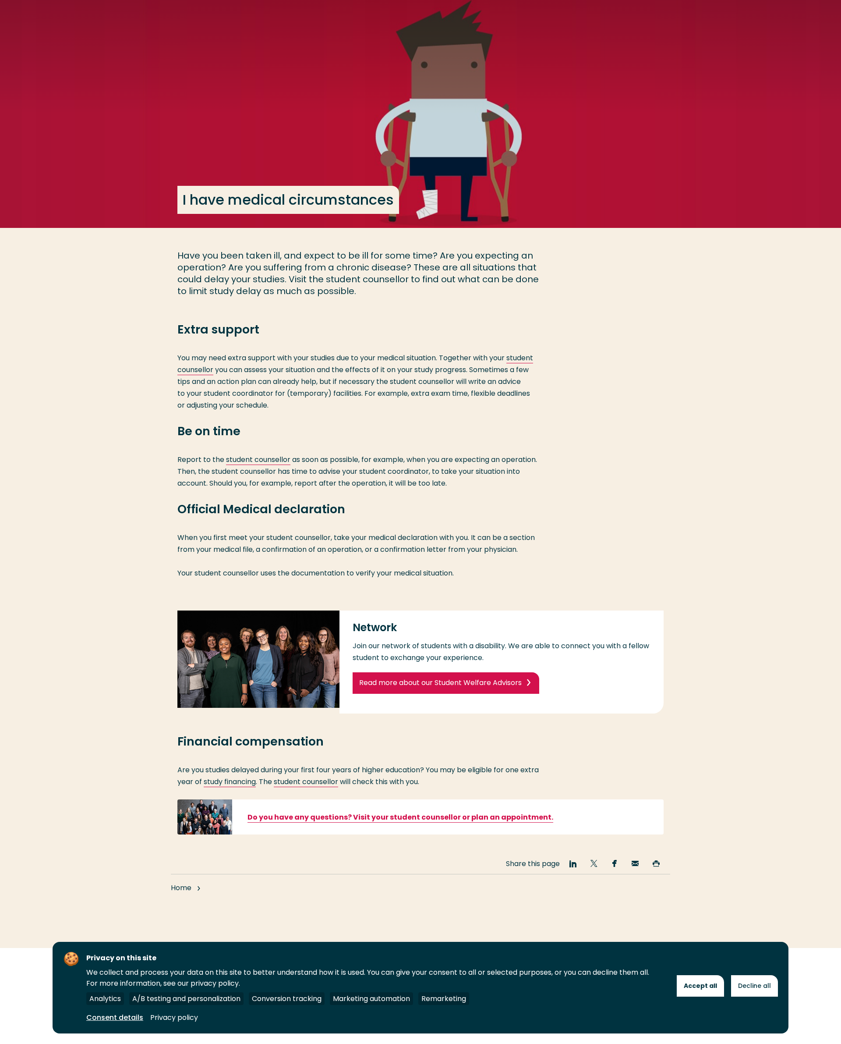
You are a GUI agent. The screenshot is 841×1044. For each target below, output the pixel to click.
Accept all (700, 985)
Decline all (754, 985)
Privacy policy (174, 1017)
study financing (230, 782)
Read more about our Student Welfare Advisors (440, 683)
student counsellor (258, 460)
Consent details (114, 1017)
